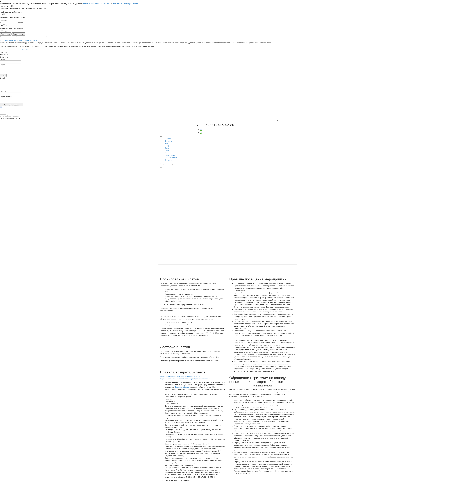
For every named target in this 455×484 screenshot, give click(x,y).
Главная (168, 138)
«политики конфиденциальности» (125, 3)
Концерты (168, 141)
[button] (201, 129)
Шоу (166, 143)
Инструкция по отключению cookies (14, 50)
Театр (167, 145)
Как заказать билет (172, 153)
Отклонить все (18, 34)
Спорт (167, 150)
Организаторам (171, 157)
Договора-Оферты (182, 387)
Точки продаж (170, 155)
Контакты (168, 160)
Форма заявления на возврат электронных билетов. (180, 376)
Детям (167, 148)
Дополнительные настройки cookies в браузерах (19, 40)
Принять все (6, 34)
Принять (3, 52)
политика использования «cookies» (96, 3)
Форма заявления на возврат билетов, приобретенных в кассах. (185, 378)
